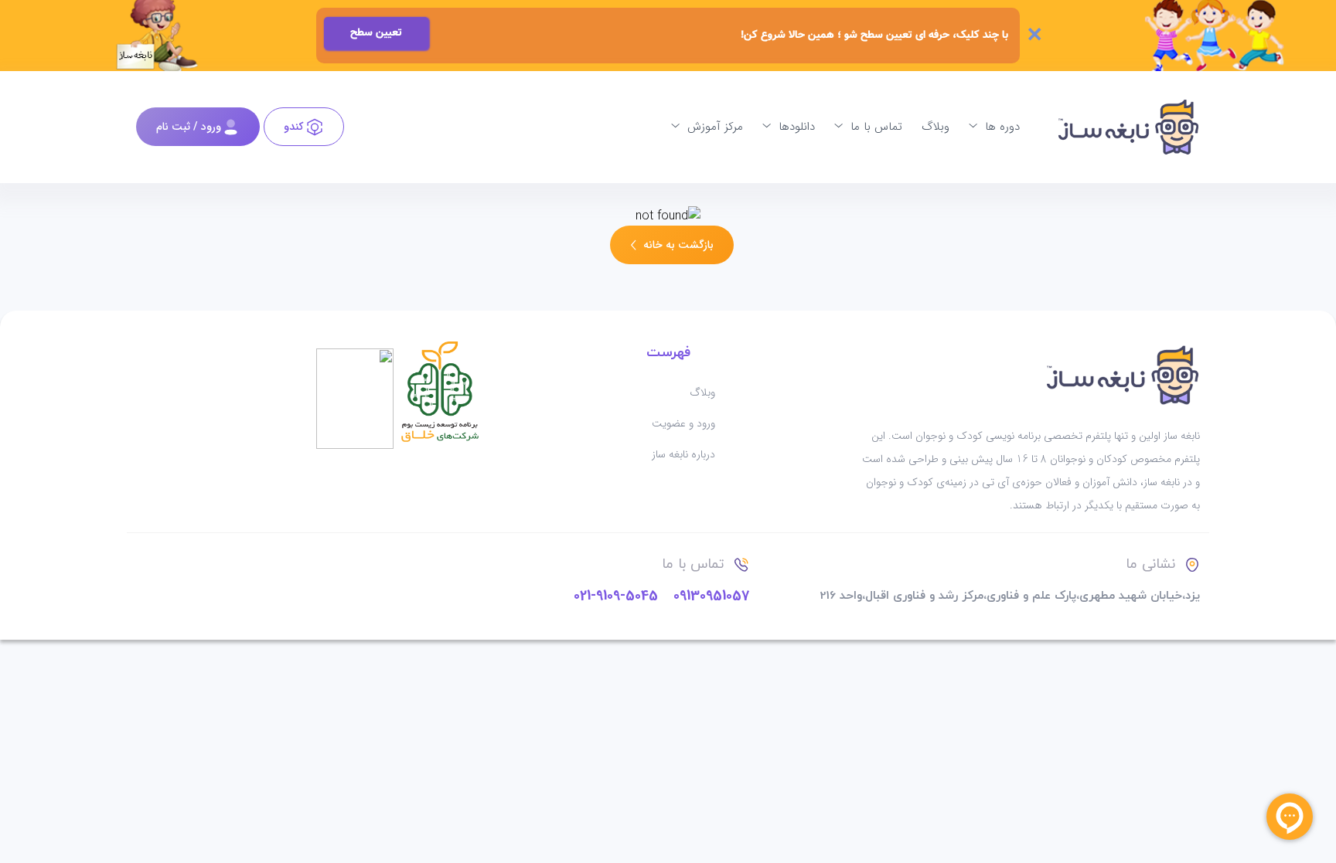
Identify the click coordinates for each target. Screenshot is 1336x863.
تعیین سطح (376, 33)
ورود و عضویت (683, 423)
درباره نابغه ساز (683, 454)
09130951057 (711, 595)
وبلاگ (702, 392)
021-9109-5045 (616, 595)
